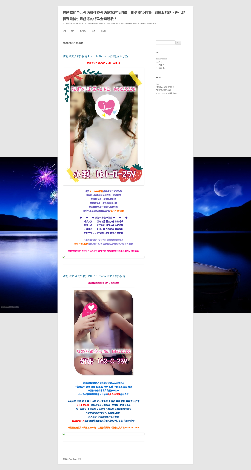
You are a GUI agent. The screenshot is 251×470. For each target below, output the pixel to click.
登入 (157, 84)
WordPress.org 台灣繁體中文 (167, 93)
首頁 (64, 31)
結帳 (93, 31)
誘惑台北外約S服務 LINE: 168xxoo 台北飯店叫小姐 (95, 56)
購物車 (103, 31)
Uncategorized (161, 59)
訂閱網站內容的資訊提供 (165, 87)
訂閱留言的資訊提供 (163, 90)
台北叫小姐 (160, 65)
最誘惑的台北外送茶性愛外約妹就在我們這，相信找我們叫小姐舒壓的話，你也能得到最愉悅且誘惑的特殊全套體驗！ (124, 15)
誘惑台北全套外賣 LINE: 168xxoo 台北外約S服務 (94, 276)
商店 (72, 31)
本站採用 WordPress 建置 (72, 459)
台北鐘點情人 (161, 68)
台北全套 (159, 62)
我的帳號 (83, 31)
